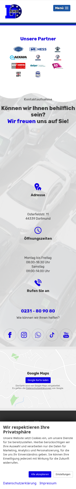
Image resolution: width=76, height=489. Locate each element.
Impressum (48, 483)
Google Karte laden (38, 380)
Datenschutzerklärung (19, 483)
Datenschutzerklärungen (38, 388)
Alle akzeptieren (40, 474)
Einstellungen (63, 474)
